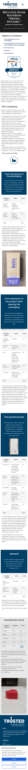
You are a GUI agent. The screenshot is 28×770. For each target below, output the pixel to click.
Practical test (8, 48)
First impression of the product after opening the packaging (14, 44)
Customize (14, 763)
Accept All (14, 759)
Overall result (8, 53)
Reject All (14, 767)
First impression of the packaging (11, 40)
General (7, 50)
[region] (14, 758)
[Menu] (22, 4)
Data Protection (7, 744)
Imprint (4, 743)
